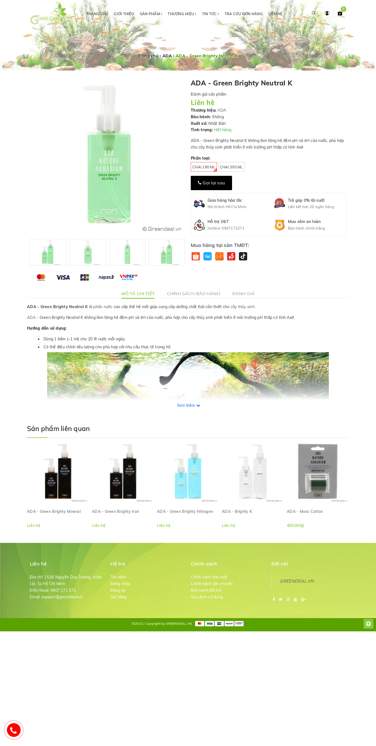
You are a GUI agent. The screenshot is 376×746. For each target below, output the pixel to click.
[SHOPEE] (195, 256)
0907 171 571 (63, 590)
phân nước (102, 306)
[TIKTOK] (243, 256)
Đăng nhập (120, 583)
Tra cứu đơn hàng (244, 14)
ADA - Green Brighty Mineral (54, 511)
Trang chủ (97, 14)
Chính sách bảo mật (209, 577)
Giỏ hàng (118, 596)
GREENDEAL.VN (297, 581)
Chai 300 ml (231, 167)
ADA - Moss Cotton (305, 511)
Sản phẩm (150, 14)
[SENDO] (231, 256)
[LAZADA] (219, 256)
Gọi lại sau (213, 182)
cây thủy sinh (243, 306)
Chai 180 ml (203, 167)
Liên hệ (275, 14)
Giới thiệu (124, 14)
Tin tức (210, 14)
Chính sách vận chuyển (212, 583)
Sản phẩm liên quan (58, 428)
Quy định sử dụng (207, 596)
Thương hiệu (181, 14)
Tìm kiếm (118, 577)
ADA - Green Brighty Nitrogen (185, 511)
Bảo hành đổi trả (206, 590)
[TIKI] (207, 256)
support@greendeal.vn (62, 596)
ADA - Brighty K (237, 511)
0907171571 (233, 228)
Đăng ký (118, 590)
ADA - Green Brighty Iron (115, 511)
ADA (221, 110)
